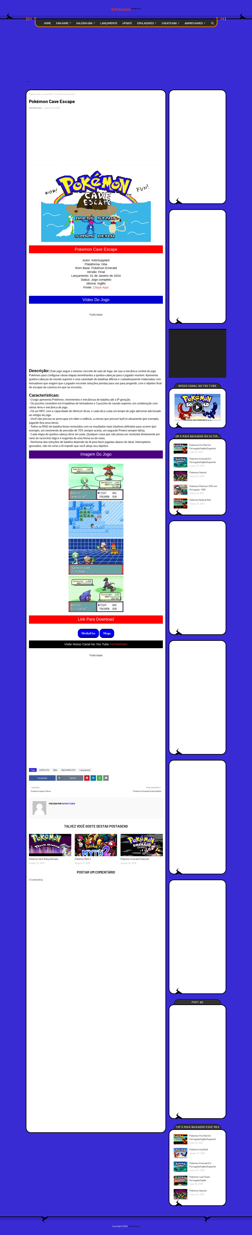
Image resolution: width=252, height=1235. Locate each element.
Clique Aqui (101, 287)
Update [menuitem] (127, 23)
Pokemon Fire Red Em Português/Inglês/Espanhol (202, 447)
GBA (55, 770)
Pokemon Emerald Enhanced (135, 859)
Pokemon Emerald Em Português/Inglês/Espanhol (202, 460)
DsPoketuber (121, 9)
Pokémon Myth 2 (83, 859)
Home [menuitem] (47, 23)
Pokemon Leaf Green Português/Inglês (199, 1178)
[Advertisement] (126, 56)
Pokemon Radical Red (200, 499)
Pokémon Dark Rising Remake (43, 859)
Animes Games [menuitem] (194, 23)
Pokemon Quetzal (197, 472)
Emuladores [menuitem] (145, 23)
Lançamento (47, 94)
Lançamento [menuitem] (108, 23)
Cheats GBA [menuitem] (169, 23)
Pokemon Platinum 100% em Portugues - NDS (203, 488)
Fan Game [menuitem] (62, 23)
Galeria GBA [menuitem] (84, 23)
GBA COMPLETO (68, 770)
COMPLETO (44, 770)
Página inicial (34, 94)
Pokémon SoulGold (198, 1149)
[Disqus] (96, 1000)
